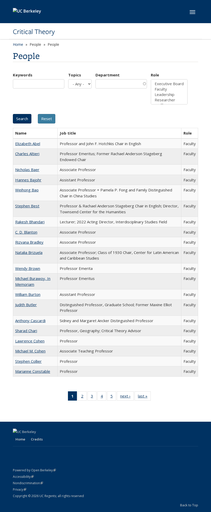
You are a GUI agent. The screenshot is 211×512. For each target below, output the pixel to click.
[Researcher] (169, 100)
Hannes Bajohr (28, 179)
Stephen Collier (28, 361)
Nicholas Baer (27, 169)
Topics (74, 74)
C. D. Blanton (26, 232)
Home (18, 44)
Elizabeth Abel (27, 143)
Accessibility (23, 476)
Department (107, 74)
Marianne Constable (32, 371)
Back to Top (189, 505)
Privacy (19, 489)
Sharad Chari (26, 330)
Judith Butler (26, 304)
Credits (37, 439)
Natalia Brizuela (28, 252)
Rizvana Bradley (29, 242)
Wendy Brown (27, 268)
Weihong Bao (27, 189)
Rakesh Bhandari (30, 221)
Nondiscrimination (28, 483)
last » (144, 397)
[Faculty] (169, 89)
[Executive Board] (169, 83)
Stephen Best (27, 205)
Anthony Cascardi (30, 320)
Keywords (22, 74)
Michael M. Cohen (30, 351)
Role (155, 74)
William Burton (27, 294)
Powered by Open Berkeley (34, 470)
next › (127, 397)
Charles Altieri (27, 153)
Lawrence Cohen (30, 340)
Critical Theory (34, 31)
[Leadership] (169, 94)
